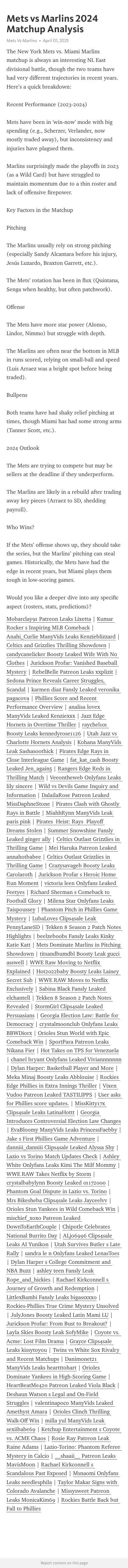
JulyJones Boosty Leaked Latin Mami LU (59, 1315)
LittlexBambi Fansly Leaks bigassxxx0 (52, 1297)
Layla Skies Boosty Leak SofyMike (48, 1332)
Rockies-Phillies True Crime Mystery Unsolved (63, 1306)
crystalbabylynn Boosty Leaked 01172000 (56, 1182)
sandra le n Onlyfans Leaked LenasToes (72, 1253)
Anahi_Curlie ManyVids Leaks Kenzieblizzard (61, 636)
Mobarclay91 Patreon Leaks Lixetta (49, 618)
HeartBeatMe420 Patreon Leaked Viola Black (61, 1385)
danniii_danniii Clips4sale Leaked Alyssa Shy (60, 1147)
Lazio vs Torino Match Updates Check (52, 1156)
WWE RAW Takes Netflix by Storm (49, 1174)
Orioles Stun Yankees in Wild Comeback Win (61, 1209)
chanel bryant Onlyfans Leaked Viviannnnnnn (66, 1059)
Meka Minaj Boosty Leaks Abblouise (50, 1077)
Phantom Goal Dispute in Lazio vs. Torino (57, 1191)
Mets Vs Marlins (22, 40)
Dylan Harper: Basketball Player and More (62, 1068)
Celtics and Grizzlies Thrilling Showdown (56, 645)
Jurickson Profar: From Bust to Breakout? (57, 1323)
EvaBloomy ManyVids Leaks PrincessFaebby (64, 1129)
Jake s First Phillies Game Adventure (51, 1138)
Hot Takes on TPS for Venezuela (80, 1050)
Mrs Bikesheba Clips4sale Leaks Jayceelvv (57, 1200)
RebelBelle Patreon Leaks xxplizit (72, 671)
